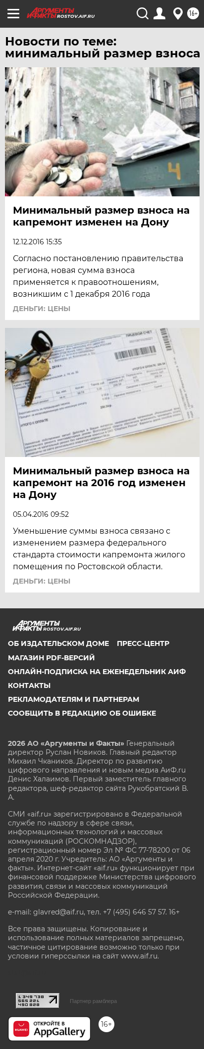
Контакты (29, 685)
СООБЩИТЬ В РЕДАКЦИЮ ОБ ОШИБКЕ (82, 713)
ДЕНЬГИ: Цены (41, 308)
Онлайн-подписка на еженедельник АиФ (97, 671)
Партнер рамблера (93, 1001)
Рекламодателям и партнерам (73, 699)
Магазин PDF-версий (51, 657)
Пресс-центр (143, 643)
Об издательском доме (58, 643)
